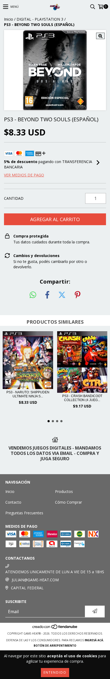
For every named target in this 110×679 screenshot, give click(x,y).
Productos (64, 491)
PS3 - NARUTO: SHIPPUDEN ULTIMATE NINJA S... (27, 394)
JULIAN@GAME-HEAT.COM (35, 579)
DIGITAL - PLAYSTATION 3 (40, 19)
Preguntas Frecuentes (24, 512)
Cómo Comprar (68, 502)
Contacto (13, 502)
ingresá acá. (94, 640)
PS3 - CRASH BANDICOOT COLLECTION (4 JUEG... (82, 398)
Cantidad (13, 198)
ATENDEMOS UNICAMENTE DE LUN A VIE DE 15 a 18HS (54, 571)
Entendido (55, 672)
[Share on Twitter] (62, 295)
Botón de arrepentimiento (55, 645)
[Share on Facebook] (47, 295)
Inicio (8, 19)
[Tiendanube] (55, 628)
